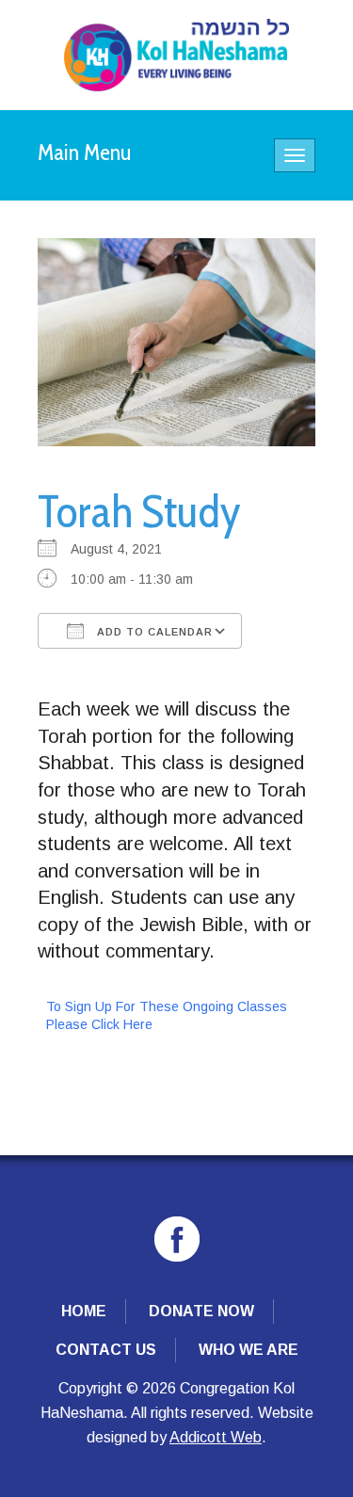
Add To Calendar (153, 631)
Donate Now (201, 1311)
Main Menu (85, 152)
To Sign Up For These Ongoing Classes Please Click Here (166, 1015)
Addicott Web (215, 1437)
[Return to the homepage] (176, 55)
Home (83, 1311)
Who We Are (248, 1350)
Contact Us (106, 1350)
